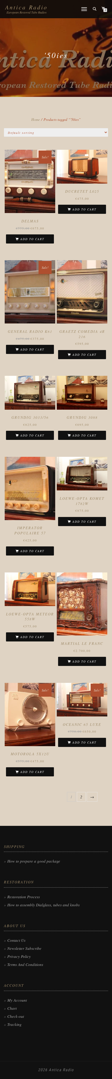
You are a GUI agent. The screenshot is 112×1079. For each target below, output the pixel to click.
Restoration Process (23, 896)
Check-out (15, 1016)
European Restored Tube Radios (27, 12)
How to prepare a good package (33, 861)
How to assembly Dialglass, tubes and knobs (43, 904)
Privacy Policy (19, 956)
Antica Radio (26, 7)
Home (35, 119)
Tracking (14, 1024)
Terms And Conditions (25, 964)
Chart (12, 1008)
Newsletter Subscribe (24, 948)
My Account (17, 1000)
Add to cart (32, 239)
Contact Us (16, 940)
